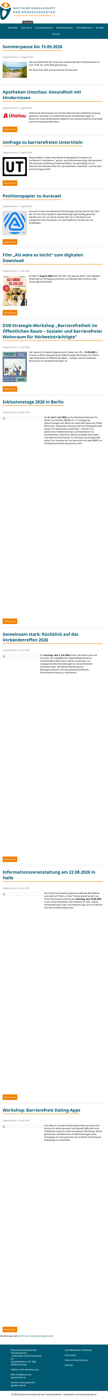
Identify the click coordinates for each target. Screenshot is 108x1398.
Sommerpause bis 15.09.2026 (32, 46)
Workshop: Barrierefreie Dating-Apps (41, 1110)
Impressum (70, 1355)
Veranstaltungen (64, 27)
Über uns (25, 27)
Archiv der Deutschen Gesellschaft (36, 1336)
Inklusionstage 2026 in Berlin (33, 402)
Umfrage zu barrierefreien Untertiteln (43, 142)
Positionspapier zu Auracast (32, 196)
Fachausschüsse (43, 27)
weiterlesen (10, 129)
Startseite (13, 27)
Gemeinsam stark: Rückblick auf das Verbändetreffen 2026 (40, 637)
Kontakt (100, 27)
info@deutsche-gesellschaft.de (21, 1376)
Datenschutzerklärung (76, 1360)
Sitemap (69, 1365)
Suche (57, 34)
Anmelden (87, 1350)
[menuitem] (13, 27)
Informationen (83, 27)
